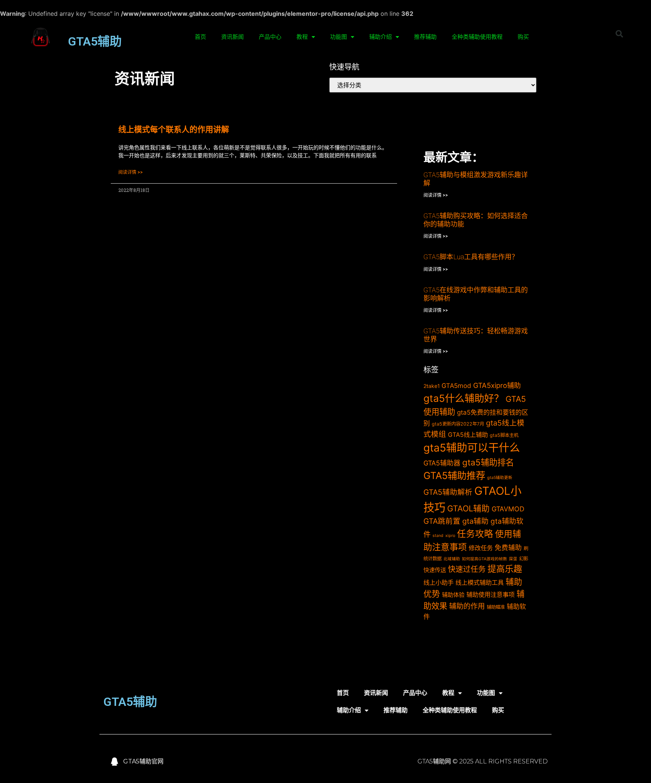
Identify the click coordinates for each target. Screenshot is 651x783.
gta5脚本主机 (504, 435)
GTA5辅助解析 (447, 492)
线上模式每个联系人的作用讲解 (173, 129)
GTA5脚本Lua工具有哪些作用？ (470, 257)
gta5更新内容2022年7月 (458, 424)
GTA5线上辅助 (468, 434)
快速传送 (434, 569)
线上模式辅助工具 (479, 582)
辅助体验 (453, 594)
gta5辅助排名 (488, 462)
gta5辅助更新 (499, 477)
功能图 (338, 36)
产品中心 (270, 36)
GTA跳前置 (441, 521)
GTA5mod (456, 385)
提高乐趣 (504, 569)
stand (437, 535)
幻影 (523, 558)
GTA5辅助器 (441, 463)
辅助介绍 (380, 36)
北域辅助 (451, 558)
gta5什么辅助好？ (463, 398)
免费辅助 (508, 548)
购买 (523, 36)
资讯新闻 (232, 36)
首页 (200, 36)
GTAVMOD (508, 509)
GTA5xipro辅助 (497, 385)
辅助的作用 (467, 606)
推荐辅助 (425, 36)
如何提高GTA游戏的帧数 (484, 558)
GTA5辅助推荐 (454, 475)
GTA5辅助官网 (143, 761)
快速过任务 (467, 569)
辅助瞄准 (496, 607)
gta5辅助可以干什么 (471, 447)
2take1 (431, 386)
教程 (302, 36)
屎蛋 (513, 558)
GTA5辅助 (95, 41)
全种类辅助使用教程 (477, 36)
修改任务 (481, 548)
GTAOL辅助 (468, 508)
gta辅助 (475, 521)
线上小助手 (438, 582)
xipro (450, 535)
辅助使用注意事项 (490, 594)
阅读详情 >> (130, 172)
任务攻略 (475, 533)
